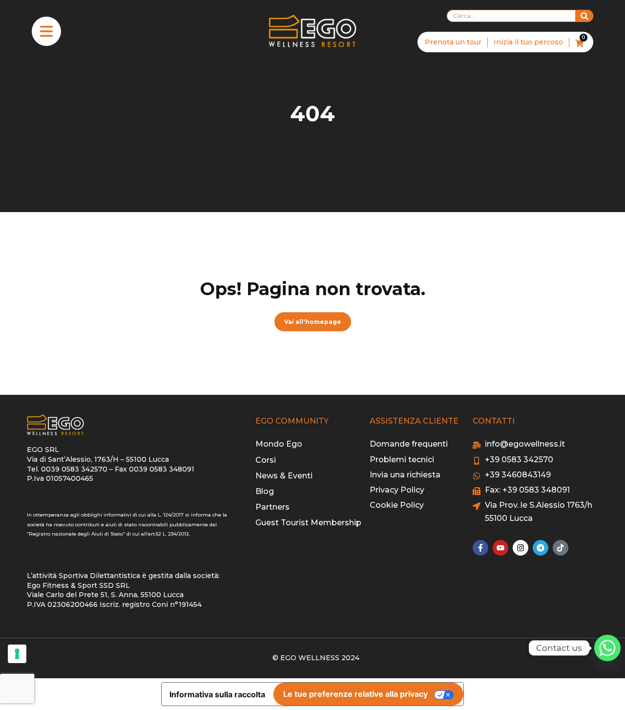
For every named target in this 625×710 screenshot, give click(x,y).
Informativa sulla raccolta (217, 694)
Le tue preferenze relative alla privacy (355, 694)
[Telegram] (540, 548)
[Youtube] (500, 548)
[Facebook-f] (480, 548)
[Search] (584, 16)
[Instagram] (520, 548)
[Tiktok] (560, 548)
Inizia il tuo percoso (528, 42)
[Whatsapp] (607, 648)
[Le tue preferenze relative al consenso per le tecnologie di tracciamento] (17, 654)
